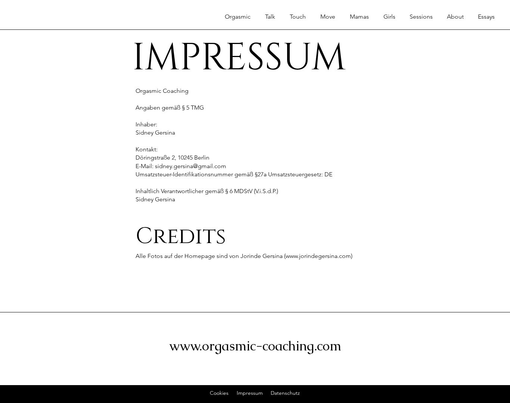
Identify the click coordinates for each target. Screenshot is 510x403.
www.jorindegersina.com (318, 255)
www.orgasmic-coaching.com (255, 345)
